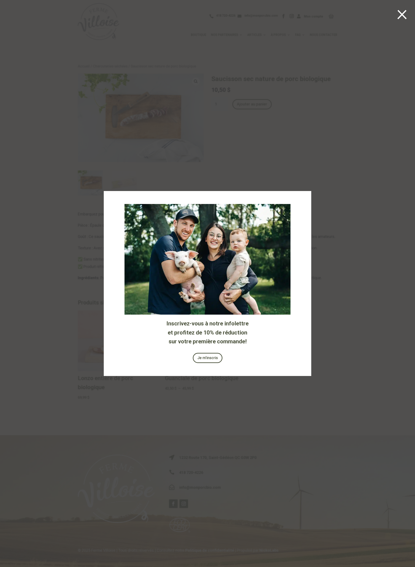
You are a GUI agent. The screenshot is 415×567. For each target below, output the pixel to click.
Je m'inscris (207, 357)
